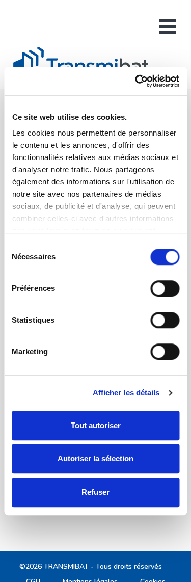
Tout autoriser (96, 425)
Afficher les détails (126, 392)
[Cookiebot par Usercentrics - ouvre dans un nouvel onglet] (136, 81)
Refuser (95, 492)
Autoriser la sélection (95, 458)
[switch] (164, 288)
